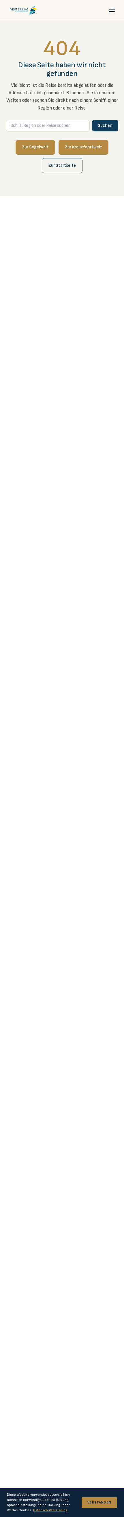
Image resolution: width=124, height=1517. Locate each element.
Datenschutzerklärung (50, 1510)
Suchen (105, 125)
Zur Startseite (62, 165)
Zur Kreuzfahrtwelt (83, 147)
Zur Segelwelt (35, 147)
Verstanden (99, 1502)
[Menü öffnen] (112, 9)
